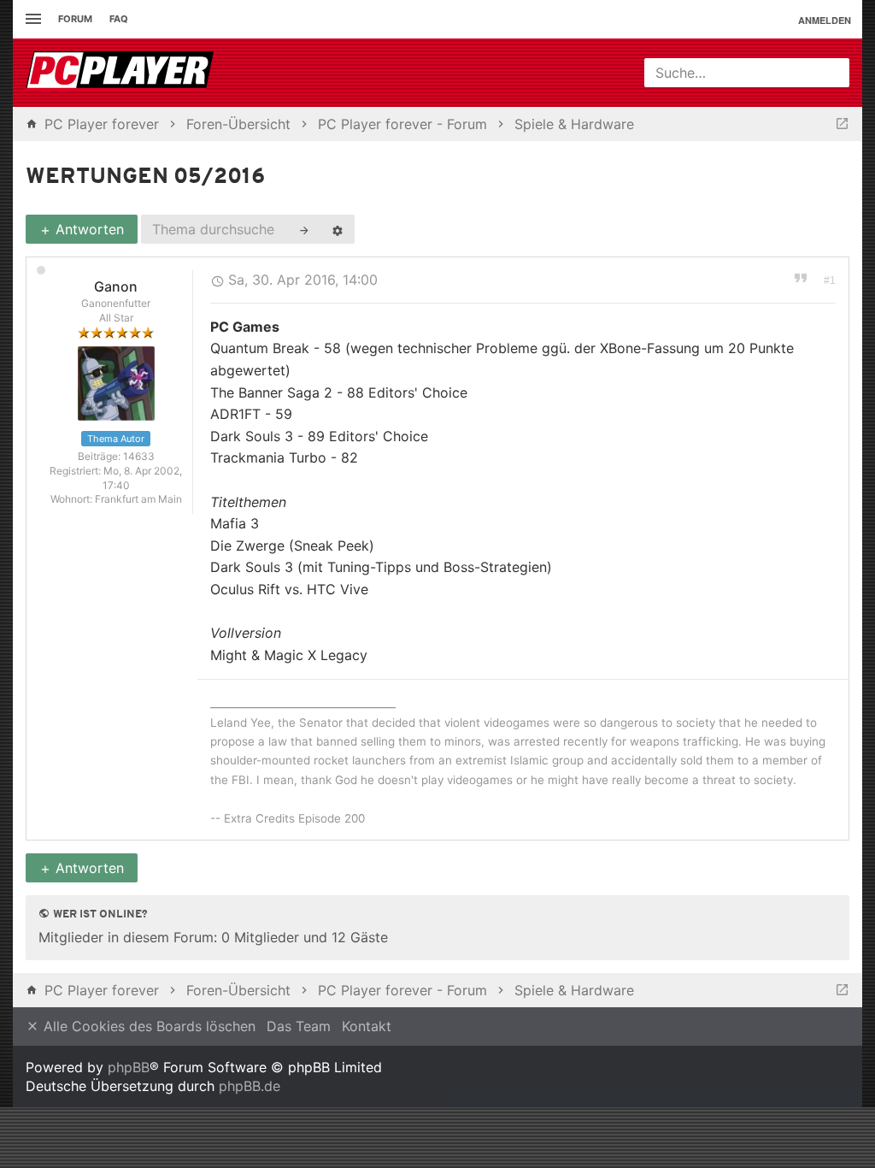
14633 (139, 456)
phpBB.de (249, 1085)
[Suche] (304, 229)
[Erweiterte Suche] (337, 229)
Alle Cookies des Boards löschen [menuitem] (147, 1026)
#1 (830, 280)
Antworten (87, 229)
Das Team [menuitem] (299, 1026)
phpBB (129, 1067)
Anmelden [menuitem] (824, 20)
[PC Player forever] (122, 72)
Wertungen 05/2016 (145, 177)
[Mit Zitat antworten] (800, 277)
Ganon (116, 286)
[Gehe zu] (842, 124)
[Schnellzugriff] (31, 19)
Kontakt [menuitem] (366, 1026)
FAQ (118, 19)
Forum (75, 19)
